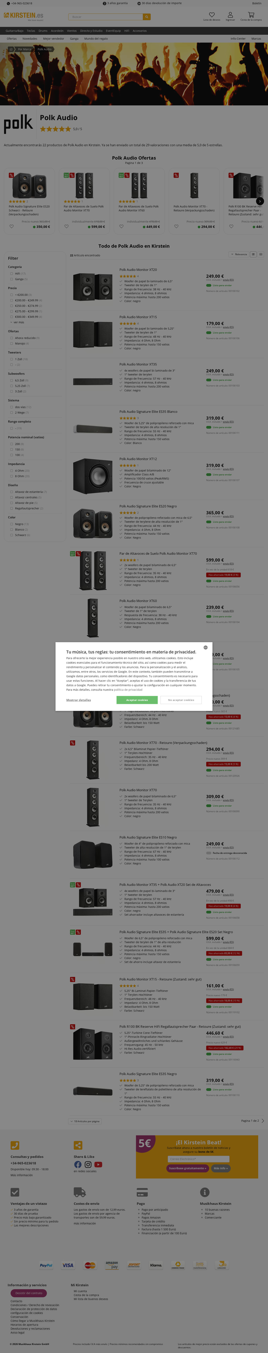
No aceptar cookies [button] (181, 700)
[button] (78, 700)
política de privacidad (128, 690)
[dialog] (134, 676)
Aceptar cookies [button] (137, 700)
